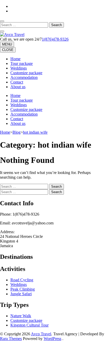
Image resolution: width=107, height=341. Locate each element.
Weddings (18, 68)
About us (17, 87)
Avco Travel (41, 334)
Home (15, 59)
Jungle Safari (21, 294)
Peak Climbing (22, 289)
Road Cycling (21, 280)
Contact (16, 82)
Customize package (26, 73)
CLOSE (8, 50)
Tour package (21, 63)
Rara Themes (11, 338)
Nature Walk (20, 316)
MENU (7, 44)
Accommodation (24, 77)
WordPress (52, 338)
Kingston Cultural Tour (29, 325)
